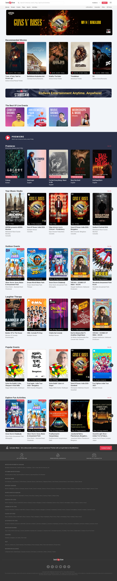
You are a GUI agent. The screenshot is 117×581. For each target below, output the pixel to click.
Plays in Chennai (26, 516)
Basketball (21, 495)
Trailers (54, 551)
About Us (7, 544)
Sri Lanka (18, 537)
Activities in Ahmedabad (73, 523)
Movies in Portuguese (76, 488)
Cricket (26, 495)
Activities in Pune (63, 523)
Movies (7, 7)
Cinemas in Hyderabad (51, 509)
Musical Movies (63, 481)
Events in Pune (56, 502)
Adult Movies (39, 481)
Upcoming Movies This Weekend (38, 474)
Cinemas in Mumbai (9, 509)
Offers (103, 7)
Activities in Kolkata (84, 523)
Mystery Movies (78, 481)
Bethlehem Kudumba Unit (10, 467)
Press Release (27, 544)
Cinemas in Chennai (30, 509)
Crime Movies (8, 481)
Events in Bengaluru (37, 502)
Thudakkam (28, 467)
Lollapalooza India (9, 551)
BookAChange (17, 551)
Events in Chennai (28, 502)
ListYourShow (89, 7)
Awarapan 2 (40, 530)
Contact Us (12, 544)
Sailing (36, 495)
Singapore (12, 537)
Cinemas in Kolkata (82, 509)
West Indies (23, 537)
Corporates (97, 7)
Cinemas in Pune (61, 509)
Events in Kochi (83, 502)
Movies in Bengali (37, 488)
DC (48, 467)
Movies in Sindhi (28, 488)
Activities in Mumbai (9, 523)
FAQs (41, 544)
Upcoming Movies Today (10, 474)
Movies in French (66, 488)
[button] (40, 2)
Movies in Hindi (94, 488)
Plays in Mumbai (8, 516)
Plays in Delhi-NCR (18, 516)
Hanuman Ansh (47, 530)
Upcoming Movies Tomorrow (23, 474)
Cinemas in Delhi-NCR (20, 509)
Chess (41, 495)
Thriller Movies (23, 481)
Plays (23, 7)
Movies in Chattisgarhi (56, 488)
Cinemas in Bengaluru (40, 509)
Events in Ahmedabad (65, 502)
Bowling (6, 495)
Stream (13, 7)
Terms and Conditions (48, 544)
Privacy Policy (57, 544)
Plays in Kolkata (70, 516)
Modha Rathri (77, 530)
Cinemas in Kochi (91, 509)
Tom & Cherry (70, 530)
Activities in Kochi (94, 523)
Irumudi (22, 530)
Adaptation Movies (47, 481)
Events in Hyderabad (47, 502)
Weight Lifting (56, 495)
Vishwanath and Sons (56, 530)
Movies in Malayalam (9, 488)
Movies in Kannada (20, 488)
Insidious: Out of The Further (88, 530)
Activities (34, 7)
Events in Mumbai (9, 502)
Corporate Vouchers (25, 551)
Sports (28, 7)
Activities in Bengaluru (42, 523)
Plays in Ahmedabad (61, 516)
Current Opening (19, 544)
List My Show (40, 551)
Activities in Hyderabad (53, 523)
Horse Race (31, 495)
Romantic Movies (31, 481)
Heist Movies (55, 481)
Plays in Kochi (78, 516)
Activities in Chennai (31, 523)
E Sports (49, 495)
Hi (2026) (64, 530)
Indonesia (7, 537)
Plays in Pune (53, 516)
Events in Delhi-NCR (18, 502)
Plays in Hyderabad (45, 516)
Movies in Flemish (46, 488)
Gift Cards (109, 7)
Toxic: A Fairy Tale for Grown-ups (40, 467)
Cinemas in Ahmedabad (71, 509)
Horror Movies (71, 481)
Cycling (45, 495)
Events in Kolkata (75, 502)
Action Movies (15, 481)
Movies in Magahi (86, 488)
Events (18, 7)
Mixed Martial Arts (14, 495)
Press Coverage (35, 544)
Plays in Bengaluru (35, 516)
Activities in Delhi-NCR (20, 523)
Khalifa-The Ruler (21, 467)
